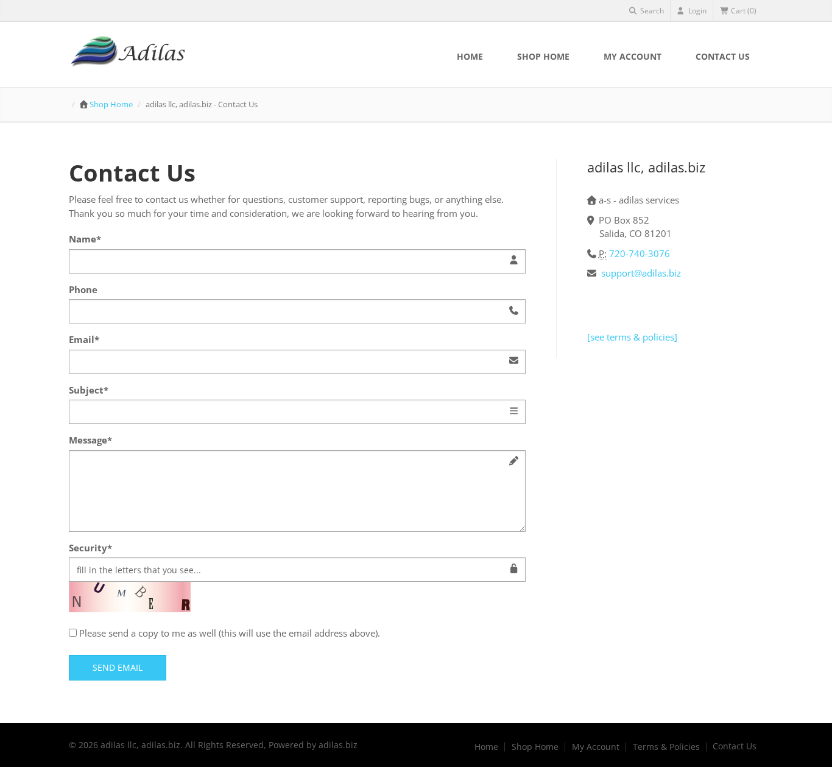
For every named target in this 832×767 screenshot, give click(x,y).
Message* (90, 440)
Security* (90, 548)
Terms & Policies (666, 747)
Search (651, 10)
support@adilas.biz (641, 273)
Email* (84, 339)
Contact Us (723, 56)
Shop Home (543, 56)
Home (470, 56)
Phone (83, 289)
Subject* (88, 390)
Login (696, 10)
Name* (85, 239)
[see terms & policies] (632, 337)
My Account (632, 56)
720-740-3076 (639, 253)
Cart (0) (742, 10)
